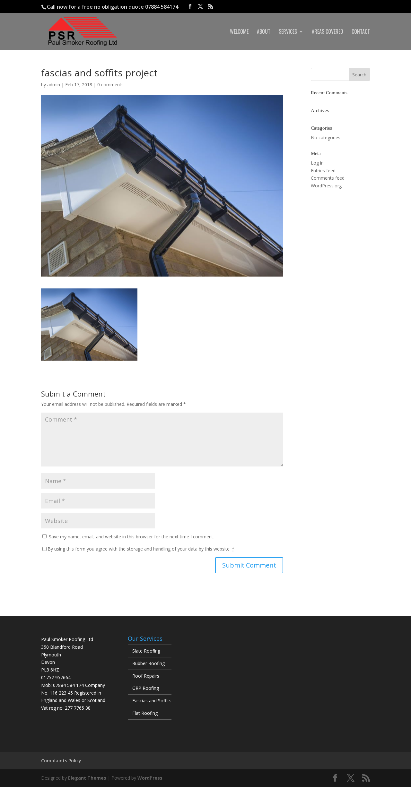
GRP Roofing (145, 688)
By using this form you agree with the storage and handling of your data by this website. (141, 549)
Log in (317, 163)
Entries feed (323, 170)
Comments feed (328, 178)
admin (53, 84)
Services (288, 32)
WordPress (149, 778)
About (263, 32)
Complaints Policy (61, 760)
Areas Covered (327, 32)
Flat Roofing (145, 713)
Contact (361, 32)
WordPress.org (326, 186)
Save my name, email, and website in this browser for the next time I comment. (131, 537)
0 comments (110, 84)
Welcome (239, 32)
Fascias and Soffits (151, 700)
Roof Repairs (145, 676)
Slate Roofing (146, 651)
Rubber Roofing (148, 663)
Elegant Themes (87, 778)
